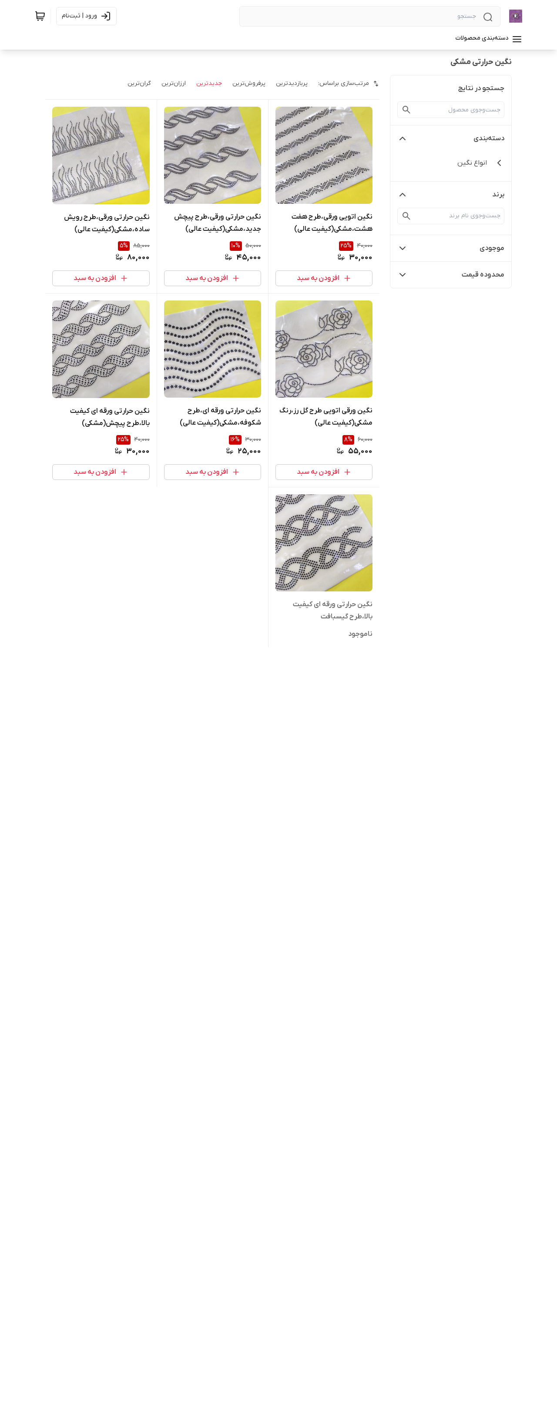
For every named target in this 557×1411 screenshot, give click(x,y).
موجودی (492, 248)
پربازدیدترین (292, 83)
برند (498, 194)
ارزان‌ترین (173, 83)
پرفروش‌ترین (248, 83)
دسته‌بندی (488, 138)
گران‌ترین (139, 83)
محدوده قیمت (483, 274)
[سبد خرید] (40, 16)
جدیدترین (209, 83)
